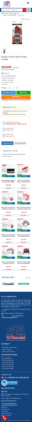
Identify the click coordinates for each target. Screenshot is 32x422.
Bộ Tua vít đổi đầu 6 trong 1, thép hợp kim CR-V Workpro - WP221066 (23, 182)
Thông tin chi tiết (7, 143)
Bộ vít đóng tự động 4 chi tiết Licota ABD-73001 (8, 182)
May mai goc (4, 411)
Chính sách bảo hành (7, 360)
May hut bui (4, 407)
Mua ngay (16, 97)
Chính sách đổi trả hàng (8, 351)
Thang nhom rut (5, 409)
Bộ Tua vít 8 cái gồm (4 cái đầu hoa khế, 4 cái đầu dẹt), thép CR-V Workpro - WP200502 (24, 210)
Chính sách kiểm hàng (8, 366)
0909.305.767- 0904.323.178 (16, 100)
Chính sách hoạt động (8, 368)
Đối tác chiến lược (7, 349)
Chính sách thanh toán (8, 364)
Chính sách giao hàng (7, 362)
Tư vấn (24, 92)
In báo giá (6, 73)
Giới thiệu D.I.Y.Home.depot (9, 347)
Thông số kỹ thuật (20, 143)
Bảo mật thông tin (6, 358)
